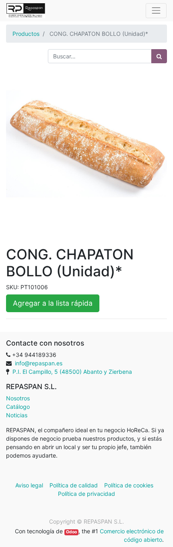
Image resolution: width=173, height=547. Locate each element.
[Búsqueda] (159, 56)
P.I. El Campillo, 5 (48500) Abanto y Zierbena (72, 371)
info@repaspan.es (38, 363)
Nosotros (18, 398)
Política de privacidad (86, 493)
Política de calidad (73, 485)
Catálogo (18, 406)
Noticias (16, 415)
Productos (25, 33)
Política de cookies (128, 485)
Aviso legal (30, 485)
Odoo (71, 532)
